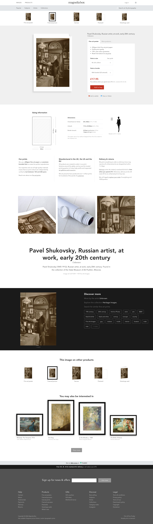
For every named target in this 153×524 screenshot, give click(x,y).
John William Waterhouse (24, 439)
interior (127, 321)
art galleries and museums (67, 170)
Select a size (101, 58)
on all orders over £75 (76, 467)
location (136, 321)
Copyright (116, 505)
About (20, 497)
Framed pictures (47, 497)
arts (133, 312)
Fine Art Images (91, 321)
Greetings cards (47, 507)
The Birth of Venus (116, 438)
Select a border (95, 68)
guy (101, 321)
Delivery (101, 169)
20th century (102, 312)
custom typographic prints (47, 518)
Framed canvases (47, 502)
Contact (20, 495)
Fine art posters (46, 495)
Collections (44, 8)
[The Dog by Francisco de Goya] (61, 417)
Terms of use (117, 500)
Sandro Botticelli (115, 439)
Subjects (27, 8)
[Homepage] (76, 3)
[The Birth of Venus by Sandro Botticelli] (123, 425)
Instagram (92, 507)
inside (118, 321)
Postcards (45, 505)
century (115, 317)
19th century (90, 312)
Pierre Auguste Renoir (85, 439)
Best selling (93, 495)
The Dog (51, 438)
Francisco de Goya (53, 439)
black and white (104, 317)
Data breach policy (119, 502)
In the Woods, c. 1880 (86, 438)
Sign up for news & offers (56, 480)
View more (76, 450)
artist (126, 312)
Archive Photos (115, 312)
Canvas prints (46, 500)
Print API (126, 516)
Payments (21, 502)
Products (28, 3)
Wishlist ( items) (71, 500)
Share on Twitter (107, 96)
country (134, 317)
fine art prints (36, 175)
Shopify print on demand (128, 518)
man (87, 326)
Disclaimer (116, 507)
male (145, 321)
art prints (108, 53)
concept (125, 317)
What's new (45, 509)
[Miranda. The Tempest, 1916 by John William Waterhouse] (29, 424)
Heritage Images (110, 302)
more (96, 326)
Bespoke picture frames (33, 518)
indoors (109, 321)
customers (80, 176)
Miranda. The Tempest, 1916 (26, 438)
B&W (140, 312)
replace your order (115, 177)
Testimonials (22, 500)
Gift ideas (69, 497)
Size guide (110, 58)
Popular (18, 8)
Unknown (90, 36)
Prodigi (133, 516)
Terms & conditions (119, 495)
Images (19, 3)
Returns (20, 507)
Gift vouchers (70, 495)
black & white (90, 317)
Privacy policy (117, 497)
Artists (35, 8)
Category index (94, 505)
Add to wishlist (94, 96)
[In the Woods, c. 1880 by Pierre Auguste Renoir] (92, 418)
